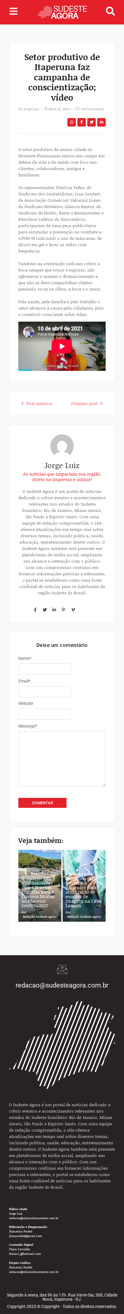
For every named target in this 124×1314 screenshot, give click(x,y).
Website (25, 703)
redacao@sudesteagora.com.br (62, 985)
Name (24, 658)
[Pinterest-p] (63, 609)
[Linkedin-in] (54, 609)
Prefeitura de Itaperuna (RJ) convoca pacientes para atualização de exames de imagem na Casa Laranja (83, 890)
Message (27, 726)
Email (24, 681)
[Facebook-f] (35, 609)
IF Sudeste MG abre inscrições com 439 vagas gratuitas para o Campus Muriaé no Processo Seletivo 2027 (38, 892)
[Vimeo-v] (73, 609)
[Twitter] (44, 609)
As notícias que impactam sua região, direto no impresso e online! (62, 477)
